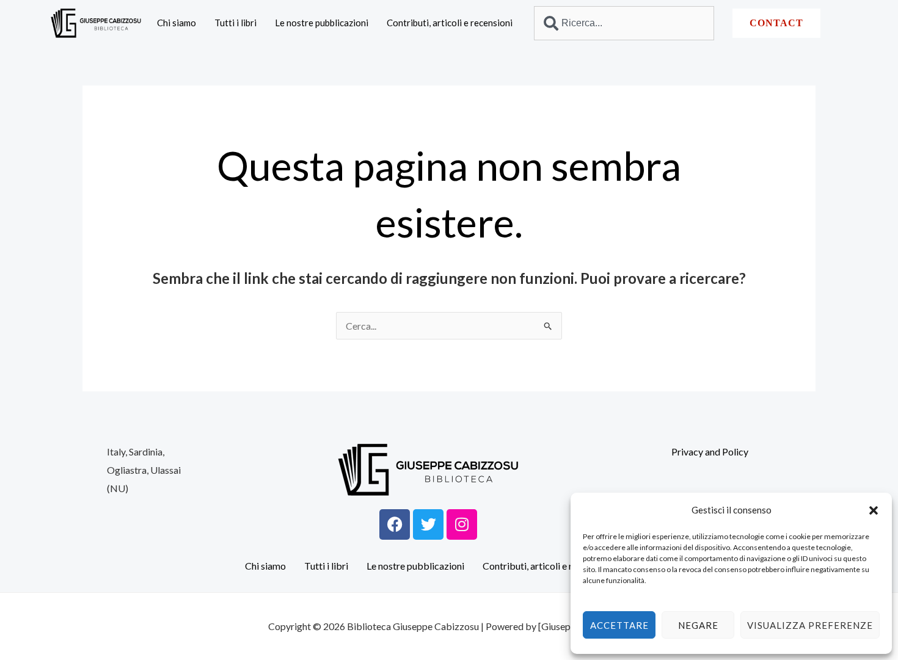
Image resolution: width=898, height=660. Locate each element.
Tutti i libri (235, 22)
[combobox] (624, 23)
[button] (873, 510)
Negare (698, 625)
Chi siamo (176, 22)
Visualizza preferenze (810, 625)
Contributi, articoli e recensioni (450, 22)
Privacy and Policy (709, 451)
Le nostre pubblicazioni (321, 22)
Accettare (619, 625)
